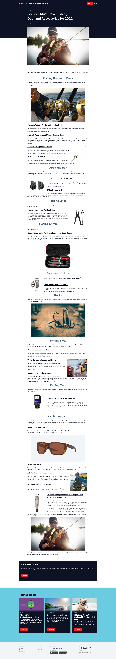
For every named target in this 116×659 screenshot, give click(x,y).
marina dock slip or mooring (57, 514)
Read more (24, 629)
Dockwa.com (72, 514)
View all (95, 594)
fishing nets (83, 345)
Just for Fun (76, 612)
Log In (95, 3)
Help (46, 3)
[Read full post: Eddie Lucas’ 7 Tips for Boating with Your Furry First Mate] (84, 605)
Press (39, 651)
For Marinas (40, 3)
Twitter (51, 554)
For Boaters (32, 3)
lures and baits (31, 175)
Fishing (29, 10)
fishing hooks (36, 301)
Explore (21, 3)
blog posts (44, 552)
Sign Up (90, 3)
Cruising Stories (51, 612)
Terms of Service (81, 652)
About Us (40, 649)
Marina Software (23, 651)
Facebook (46, 554)
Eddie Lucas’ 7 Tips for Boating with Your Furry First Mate (84, 617)
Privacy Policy (89, 652)
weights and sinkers (76, 278)
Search (26, 3)
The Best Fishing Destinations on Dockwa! (29, 616)
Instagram (57, 554)
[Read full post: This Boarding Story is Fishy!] (58, 605)
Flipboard (41, 554)
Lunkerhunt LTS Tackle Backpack (60, 178)
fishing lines (35, 206)
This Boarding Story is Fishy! (57, 615)
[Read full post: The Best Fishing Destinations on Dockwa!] (31, 605)
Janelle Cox (34, 23)
